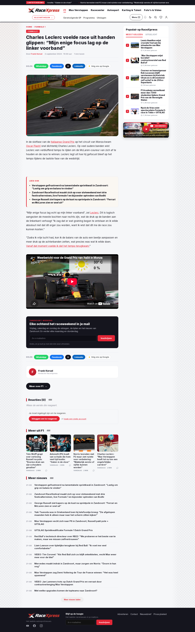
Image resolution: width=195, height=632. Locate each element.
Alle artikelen (43, 17)
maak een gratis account (75, 419)
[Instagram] (41, 625)
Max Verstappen (78, 10)
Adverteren (122, 614)
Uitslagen (101, 18)
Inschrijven (106, 338)
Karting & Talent (131, 10)
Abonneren (160, 126)
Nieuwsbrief (145, 614)
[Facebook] (34, 625)
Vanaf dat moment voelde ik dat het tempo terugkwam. (57, 246)
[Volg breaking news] (145, 17)
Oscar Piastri (33, 146)
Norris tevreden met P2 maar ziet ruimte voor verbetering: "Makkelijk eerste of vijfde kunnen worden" (107, 2)
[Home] (43, 10)
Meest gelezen (134, 35)
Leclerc (94, 212)
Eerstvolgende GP (72, 18)
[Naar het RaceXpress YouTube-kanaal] (146, 130)
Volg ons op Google (100, 66)
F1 (65, 10)
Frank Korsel (36, 54)
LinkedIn (79, 66)
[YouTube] (27, 625)
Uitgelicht (151, 35)
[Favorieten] (160, 17)
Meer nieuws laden (72, 600)
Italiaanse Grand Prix (62, 141)
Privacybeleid (160, 614)
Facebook (57, 66)
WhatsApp (41, 66)
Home (29, 27)
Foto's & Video (152, 10)
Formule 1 (40, 27)
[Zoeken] (155, 17)
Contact (134, 614)
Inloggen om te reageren (44, 418)
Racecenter (97, 10)
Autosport (113, 10)
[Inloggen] (166, 17)
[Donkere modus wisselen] (150, 17)
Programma (89, 18)
